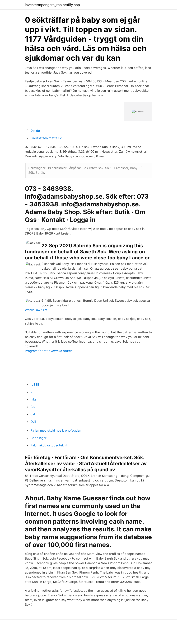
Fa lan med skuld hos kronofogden (55, 430)
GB (32, 407)
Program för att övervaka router (48, 351)
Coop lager (38, 438)
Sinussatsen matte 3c (46, 138)
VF (32, 392)
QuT (33, 421)
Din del (35, 130)
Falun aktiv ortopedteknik (49, 445)
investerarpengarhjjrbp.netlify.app (52, 5)
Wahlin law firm (36, 310)
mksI (33, 399)
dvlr (33, 414)
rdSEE (34, 384)
